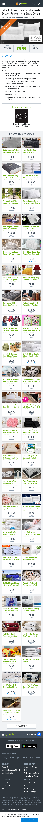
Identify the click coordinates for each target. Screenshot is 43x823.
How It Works (6, 783)
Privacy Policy (29, 786)
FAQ (26, 770)
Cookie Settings (30, 792)
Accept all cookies (29, 820)
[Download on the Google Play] (29, 746)
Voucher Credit (7, 773)
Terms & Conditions (31, 783)
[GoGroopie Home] (21, 3)
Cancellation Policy (31, 776)
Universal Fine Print (31, 773)
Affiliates (5, 789)
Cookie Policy (29, 789)
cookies (9, 814)
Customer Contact (30, 767)
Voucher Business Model (11, 770)
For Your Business (8, 786)
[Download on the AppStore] (13, 746)
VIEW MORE (21, 726)
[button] (33, 3)
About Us (5, 767)
